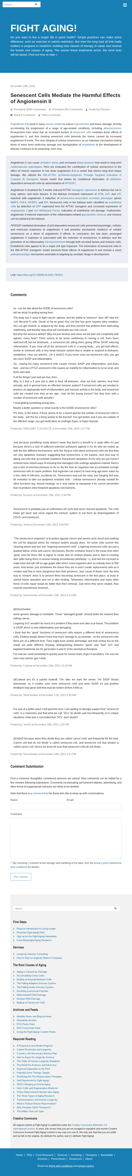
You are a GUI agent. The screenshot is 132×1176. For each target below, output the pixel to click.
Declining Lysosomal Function (32, 991)
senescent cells (82, 132)
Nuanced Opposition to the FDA (33, 1068)
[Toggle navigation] (125, 4)
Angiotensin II (18, 124)
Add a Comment (51, 115)
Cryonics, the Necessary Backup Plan (37, 1053)
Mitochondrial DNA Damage (31, 994)
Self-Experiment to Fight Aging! (33, 1080)
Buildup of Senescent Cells (31, 1002)
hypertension (81, 124)
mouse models (54, 124)
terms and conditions (61, 1166)
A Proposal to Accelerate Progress (35, 1045)
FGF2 (23, 202)
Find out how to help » (43, 54)
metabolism (88, 144)
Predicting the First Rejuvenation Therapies (39, 1076)
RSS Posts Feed (25, 1024)
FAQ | (31, 1155)
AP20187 (70, 183)
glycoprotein (89, 214)
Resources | (77, 1159)
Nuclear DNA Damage (28, 998)
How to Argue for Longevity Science (35, 1057)
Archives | (44, 1159)
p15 (107, 194)
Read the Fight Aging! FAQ (31, 932)
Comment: (16, 814)
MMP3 (14, 202)
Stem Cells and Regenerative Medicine (37, 1088)
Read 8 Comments (25, 115)
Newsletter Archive (27, 1020)
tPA (46, 202)
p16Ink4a (115, 179)
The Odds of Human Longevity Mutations (38, 1061)
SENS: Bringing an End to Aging (33, 1084)
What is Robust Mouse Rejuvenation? (36, 1103)
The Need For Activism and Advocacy (37, 1065)
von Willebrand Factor (47, 210)
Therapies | (92, 1155)
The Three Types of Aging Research (36, 1095)
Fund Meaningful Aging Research (34, 940)
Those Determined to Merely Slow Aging (38, 1092)
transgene (78, 190)
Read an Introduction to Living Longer (36, 928)
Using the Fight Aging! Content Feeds (36, 1031)
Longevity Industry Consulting (32, 954)
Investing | (78, 1155)
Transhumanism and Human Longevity (37, 1099)
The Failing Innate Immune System (35, 987)
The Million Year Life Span (30, 1111)
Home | (21, 1155)
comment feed (41, 793)
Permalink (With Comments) (30, 109)
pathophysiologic (20, 254)
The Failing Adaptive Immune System (36, 983)
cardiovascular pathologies (26, 166)
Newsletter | (108, 1155)
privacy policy (102, 863)
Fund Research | (46, 1155)
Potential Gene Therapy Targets (33, 1072)
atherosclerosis (112, 128)
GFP (38, 206)
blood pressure (85, 162)
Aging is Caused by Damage (32, 971)
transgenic (32, 179)
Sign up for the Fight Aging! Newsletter (37, 936)
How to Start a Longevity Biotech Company (39, 957)
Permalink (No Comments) (67, 109)
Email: (70, 800)
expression (91, 190)
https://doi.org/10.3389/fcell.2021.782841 (40, 275)
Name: (14, 800)
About (90, 1159)
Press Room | (60, 1159)
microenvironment (55, 242)
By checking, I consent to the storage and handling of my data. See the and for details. (66, 865)
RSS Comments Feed (28, 1028)
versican (101, 214)
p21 (119, 194)
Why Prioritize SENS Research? (34, 1107)
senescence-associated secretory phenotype (87, 198)
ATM (100, 194)
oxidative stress (49, 162)
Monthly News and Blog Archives (34, 1016)
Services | (64, 1155)
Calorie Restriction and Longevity (34, 1049)
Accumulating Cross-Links (31, 975)
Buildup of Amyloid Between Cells (34, 979)
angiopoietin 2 (19, 210)
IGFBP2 (32, 202)
